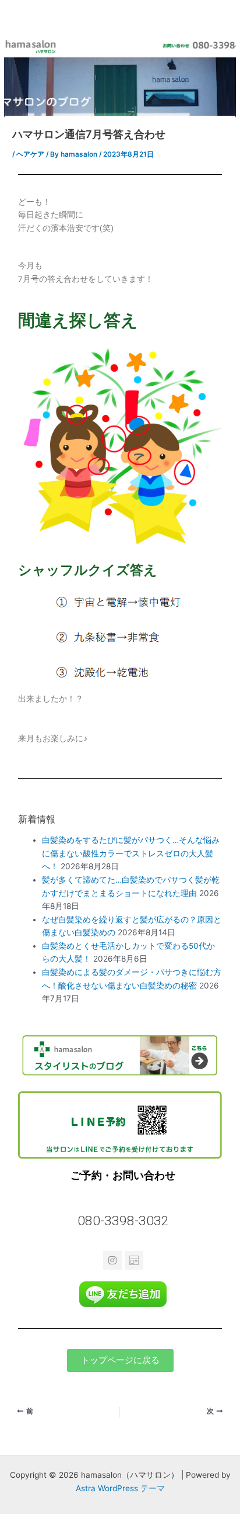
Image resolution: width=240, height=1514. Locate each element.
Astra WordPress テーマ (120, 1488)
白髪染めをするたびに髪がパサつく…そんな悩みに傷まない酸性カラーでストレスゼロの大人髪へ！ (131, 853)
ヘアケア (30, 154)
